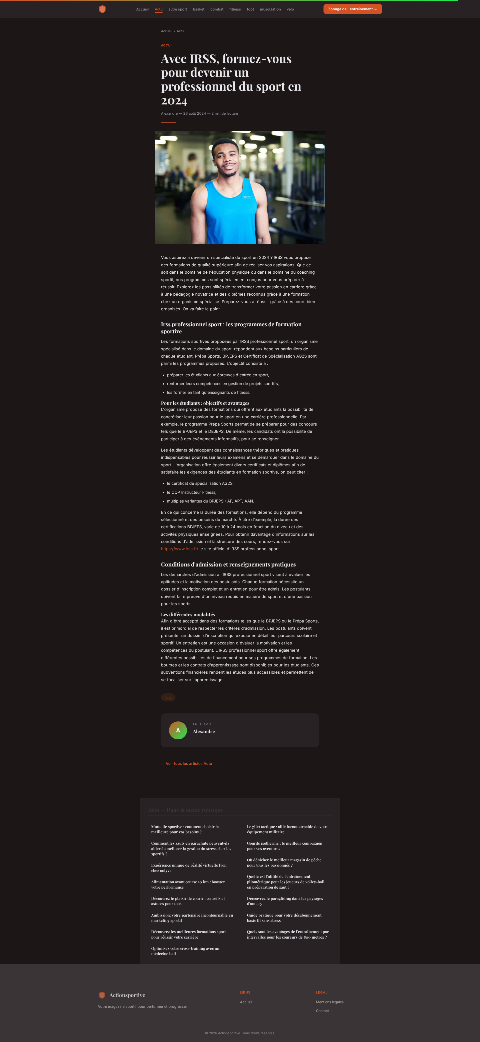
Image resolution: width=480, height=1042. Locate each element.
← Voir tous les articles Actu (186, 763)
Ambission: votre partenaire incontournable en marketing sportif (192, 918)
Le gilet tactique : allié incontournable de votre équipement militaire (287, 829)
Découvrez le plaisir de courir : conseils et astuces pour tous (188, 901)
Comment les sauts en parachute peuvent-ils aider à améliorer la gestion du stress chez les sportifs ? (191, 848)
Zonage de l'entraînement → (352, 9)
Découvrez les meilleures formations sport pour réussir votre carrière (188, 934)
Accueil (142, 9)
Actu (158, 9)
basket (198, 9)
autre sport (177, 9)
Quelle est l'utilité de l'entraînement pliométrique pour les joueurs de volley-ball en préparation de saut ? (285, 882)
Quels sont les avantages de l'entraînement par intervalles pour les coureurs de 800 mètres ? (288, 934)
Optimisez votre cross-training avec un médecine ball (185, 951)
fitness (235, 9)
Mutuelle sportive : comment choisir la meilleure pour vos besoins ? (185, 829)
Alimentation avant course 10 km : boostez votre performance (188, 884)
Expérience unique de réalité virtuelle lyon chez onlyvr (188, 868)
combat (217, 9)
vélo (290, 9)
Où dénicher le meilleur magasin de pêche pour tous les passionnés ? (284, 862)
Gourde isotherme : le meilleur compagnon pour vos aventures (284, 846)
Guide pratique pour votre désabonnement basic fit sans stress (284, 918)
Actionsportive (127, 994)
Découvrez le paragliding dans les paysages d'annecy (285, 901)
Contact (322, 1011)
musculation (270, 9)
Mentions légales (330, 1002)
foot (250, 9)
